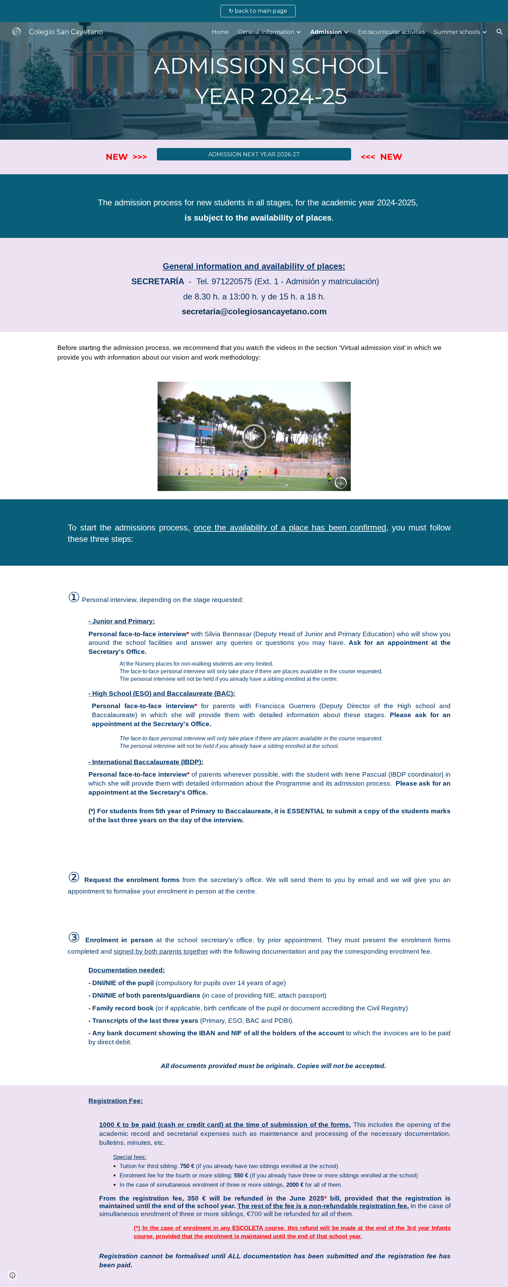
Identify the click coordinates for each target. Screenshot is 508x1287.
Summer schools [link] (457, 32)
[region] (254, 11)
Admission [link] (326, 32)
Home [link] (220, 32)
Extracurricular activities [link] (391, 32)
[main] (271, 81)
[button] (499, 32)
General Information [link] (266, 32)
